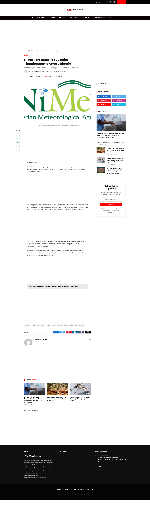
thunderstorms (68, 325)
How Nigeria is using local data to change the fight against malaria (80, 398)
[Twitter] (18, 138)
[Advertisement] (75, 35)
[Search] (125, 18)
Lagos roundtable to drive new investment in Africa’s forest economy (57, 398)
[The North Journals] (75, 9)
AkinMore (86, 494)
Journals (85, 18)
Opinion (62, 18)
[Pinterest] (18, 146)
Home (31, 18)
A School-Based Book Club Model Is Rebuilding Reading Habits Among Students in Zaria (111, 459)
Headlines (99, 140)
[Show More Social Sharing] (65, 76)
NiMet (49, 325)
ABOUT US (28, 2)
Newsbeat (40, 18)
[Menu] (25, 18)
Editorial (52, 18)
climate (27, 325)
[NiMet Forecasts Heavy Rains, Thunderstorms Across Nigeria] (57, 102)
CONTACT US (47, 2)
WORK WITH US (37, 2)
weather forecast (80, 325)
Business (81, 489)
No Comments (55, 71)
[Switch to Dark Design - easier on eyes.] (122, 17)
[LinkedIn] (18, 142)
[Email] (18, 150)
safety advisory (57, 325)
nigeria (43, 325)
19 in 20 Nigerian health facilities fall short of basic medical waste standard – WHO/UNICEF (33, 399)
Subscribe (121, 2)
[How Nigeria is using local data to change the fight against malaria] (80, 389)
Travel (65, 489)
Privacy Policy (115, 210)
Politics (73, 489)
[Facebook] (18, 135)
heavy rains (35, 325)
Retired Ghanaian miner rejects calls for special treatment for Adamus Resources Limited (114, 170)
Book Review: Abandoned (105, 467)
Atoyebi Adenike (33, 71)
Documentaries (99, 18)
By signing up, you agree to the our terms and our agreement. (112, 210)
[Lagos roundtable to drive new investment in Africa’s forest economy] (57, 389)
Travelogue (74, 18)
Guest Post (113, 18)
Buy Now (90, 489)
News (26, 55)
